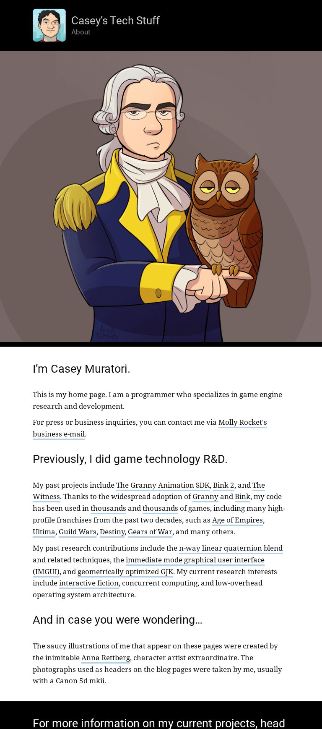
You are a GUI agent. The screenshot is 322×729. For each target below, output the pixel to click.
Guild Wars (77, 531)
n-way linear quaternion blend (231, 548)
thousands (108, 508)
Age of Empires (237, 520)
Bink (242, 496)
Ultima (44, 531)
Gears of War (150, 531)
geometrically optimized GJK (125, 571)
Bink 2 (223, 485)
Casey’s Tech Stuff (115, 20)
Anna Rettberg (105, 657)
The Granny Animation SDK (163, 485)
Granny (205, 496)
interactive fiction (89, 582)
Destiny (112, 531)
